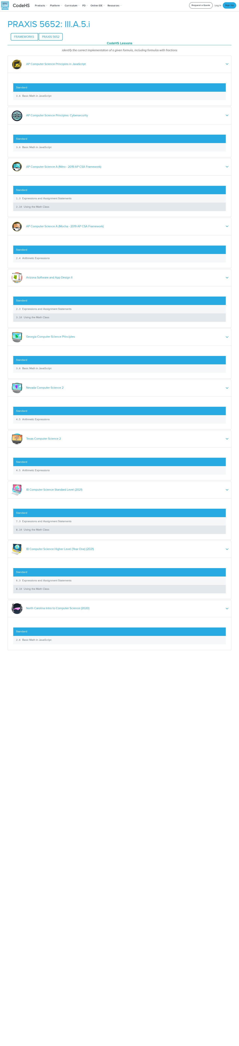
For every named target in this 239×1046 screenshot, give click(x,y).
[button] (41, 5)
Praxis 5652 (50, 37)
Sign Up (229, 5)
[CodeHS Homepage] (17, 5)
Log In (218, 5)
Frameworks (24, 37)
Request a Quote (201, 5)
